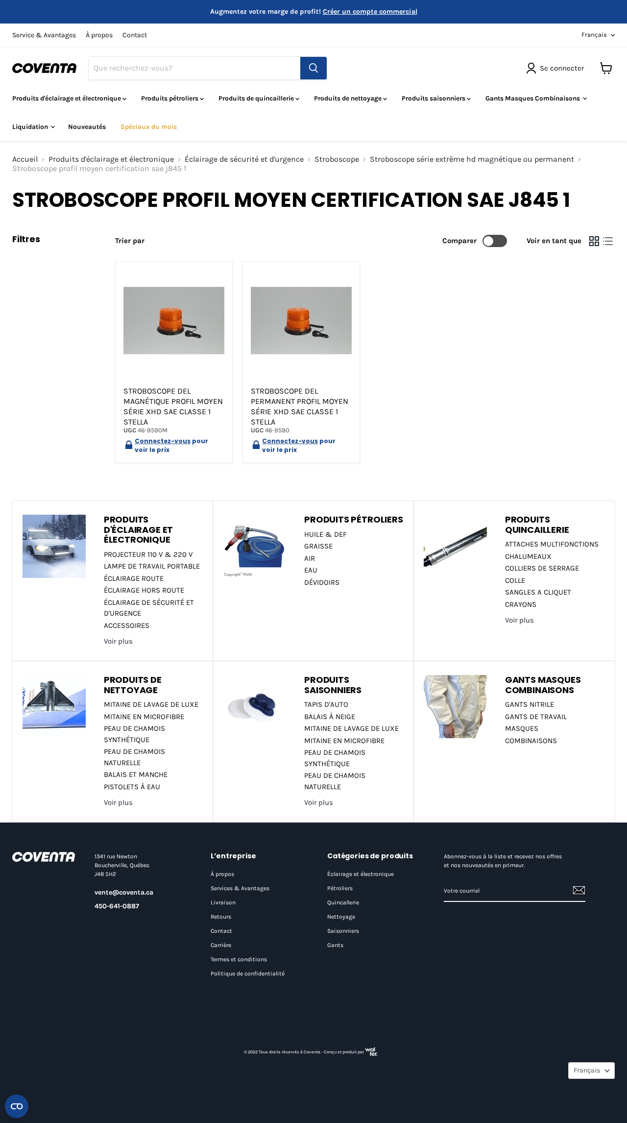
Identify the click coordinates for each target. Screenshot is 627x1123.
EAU (310, 570)
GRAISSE (318, 546)
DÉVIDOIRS (321, 582)
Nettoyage (341, 916)
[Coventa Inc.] (43, 857)
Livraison (223, 902)
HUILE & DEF (325, 534)
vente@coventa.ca (124, 892)
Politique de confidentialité (248, 973)
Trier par (130, 241)
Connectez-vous (163, 441)
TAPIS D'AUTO (326, 704)
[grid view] (594, 241)
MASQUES (521, 728)
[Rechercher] (313, 68)
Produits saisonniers (434, 98)
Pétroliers (340, 888)
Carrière (221, 945)
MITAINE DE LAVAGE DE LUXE (151, 704)
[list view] (608, 241)
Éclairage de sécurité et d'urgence (244, 159)
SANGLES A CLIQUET (538, 592)
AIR (309, 558)
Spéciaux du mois (149, 126)
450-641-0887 (117, 906)
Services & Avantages (240, 888)
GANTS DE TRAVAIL (536, 716)
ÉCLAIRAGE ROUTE (134, 578)
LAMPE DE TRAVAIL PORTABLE (152, 566)
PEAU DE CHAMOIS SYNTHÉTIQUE (134, 734)
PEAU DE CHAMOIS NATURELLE (134, 757)
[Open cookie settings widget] (16, 1106)
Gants (335, 945)
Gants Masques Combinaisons (533, 98)
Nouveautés (87, 126)
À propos (99, 35)
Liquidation (30, 126)
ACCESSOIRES (126, 625)
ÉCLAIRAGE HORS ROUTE (144, 590)
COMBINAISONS (531, 740)
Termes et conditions (239, 959)
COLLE (515, 580)
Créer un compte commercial (370, 11)
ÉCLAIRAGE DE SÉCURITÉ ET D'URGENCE (149, 608)
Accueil (25, 159)
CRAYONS (520, 604)
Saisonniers (343, 930)
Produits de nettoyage (348, 98)
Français (594, 34)
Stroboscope (336, 159)
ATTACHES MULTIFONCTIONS (552, 544)
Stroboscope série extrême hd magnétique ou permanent (472, 159)
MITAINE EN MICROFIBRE (144, 716)
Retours (221, 916)
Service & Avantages (44, 35)
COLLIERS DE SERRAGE (542, 568)
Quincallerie (343, 902)
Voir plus (118, 641)
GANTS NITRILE (529, 704)
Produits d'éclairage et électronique (67, 98)
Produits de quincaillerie (256, 98)
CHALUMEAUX (528, 556)
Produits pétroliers (170, 98)
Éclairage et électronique (360, 874)
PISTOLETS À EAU (132, 786)
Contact (134, 35)
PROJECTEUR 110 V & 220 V (148, 554)
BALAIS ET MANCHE (136, 774)
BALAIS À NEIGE (329, 716)
